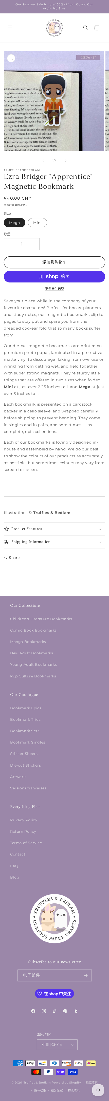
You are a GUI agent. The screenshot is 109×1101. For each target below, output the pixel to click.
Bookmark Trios (25, 719)
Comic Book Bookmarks (33, 630)
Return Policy (23, 831)
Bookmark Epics (25, 708)
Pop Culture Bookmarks (33, 676)
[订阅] (86, 975)
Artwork (18, 776)
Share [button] (14, 557)
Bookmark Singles (27, 742)
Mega (14, 222)
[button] (10, 27)
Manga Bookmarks (28, 641)
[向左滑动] (43, 160)
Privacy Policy (23, 820)
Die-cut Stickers (25, 765)
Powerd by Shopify (66, 1082)
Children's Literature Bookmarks (41, 619)
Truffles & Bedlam (37, 1082)
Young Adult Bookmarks (33, 664)
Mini (37, 222)
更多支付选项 (54, 289)
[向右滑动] (65, 160)
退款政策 (92, 1082)
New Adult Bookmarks (31, 653)
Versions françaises (28, 788)
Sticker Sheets (24, 753)
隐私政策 (40, 1090)
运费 (22, 205)
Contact (17, 854)
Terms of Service (26, 843)
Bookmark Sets (25, 731)
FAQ (14, 866)
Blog (14, 877)
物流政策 (74, 1090)
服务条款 (57, 1090)
